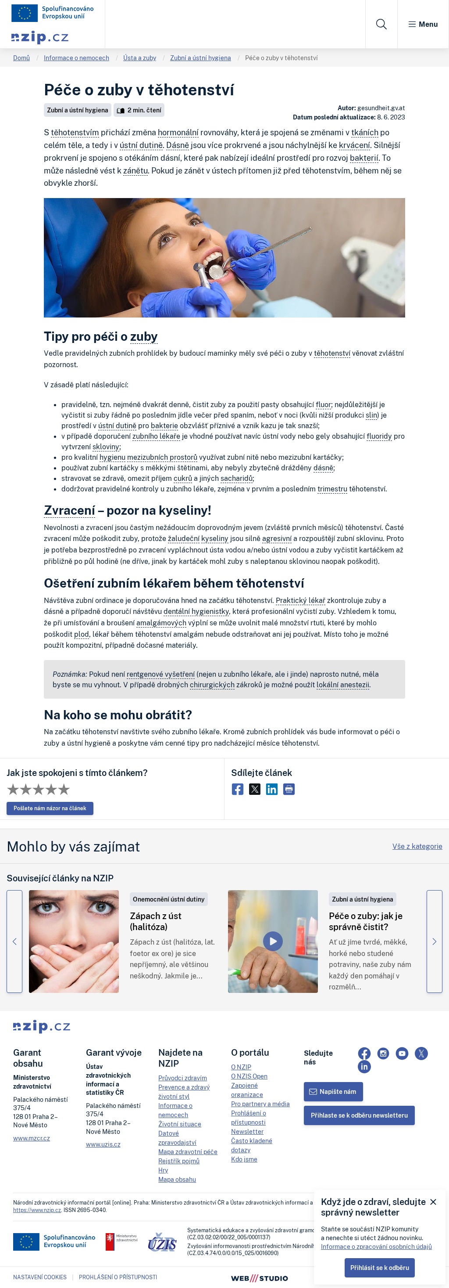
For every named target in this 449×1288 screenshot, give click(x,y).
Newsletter (247, 1131)
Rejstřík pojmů (179, 1161)
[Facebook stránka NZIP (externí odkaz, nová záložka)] (364, 1053)
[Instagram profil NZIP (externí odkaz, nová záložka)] (383, 1053)
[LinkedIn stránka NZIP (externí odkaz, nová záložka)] (364, 1066)
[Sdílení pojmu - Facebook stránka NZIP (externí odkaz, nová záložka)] (239, 788)
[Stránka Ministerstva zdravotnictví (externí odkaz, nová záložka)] (122, 1242)
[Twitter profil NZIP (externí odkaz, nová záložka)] (421, 1053)
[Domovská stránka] (52, 13)
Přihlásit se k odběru (379, 1267)
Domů (21, 57)
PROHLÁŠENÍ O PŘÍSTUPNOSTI (118, 1277)
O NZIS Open (249, 1076)
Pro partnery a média (260, 1104)
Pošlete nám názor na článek (50, 808)
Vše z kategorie (417, 846)
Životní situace (179, 1124)
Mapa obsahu (177, 1179)
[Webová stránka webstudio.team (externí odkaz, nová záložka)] (259, 1277)
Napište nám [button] (338, 1091)
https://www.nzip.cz (37, 1210)
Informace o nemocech (76, 57)
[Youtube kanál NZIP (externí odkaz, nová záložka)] (402, 1053)
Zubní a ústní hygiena (200, 57)
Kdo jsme (244, 1159)
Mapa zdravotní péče (187, 1151)
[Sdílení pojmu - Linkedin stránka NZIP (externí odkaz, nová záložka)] (273, 788)
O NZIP (241, 1067)
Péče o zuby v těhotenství (281, 57)
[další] (434, 941)
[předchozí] (14, 941)
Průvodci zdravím (182, 1078)
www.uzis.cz (103, 1144)
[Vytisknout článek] (290, 788)
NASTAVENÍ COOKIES (40, 1277)
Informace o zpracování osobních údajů (376, 1246)
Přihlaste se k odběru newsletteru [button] (359, 1115)
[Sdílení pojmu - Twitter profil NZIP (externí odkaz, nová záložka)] (256, 788)
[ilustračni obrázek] (74, 941)
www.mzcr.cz (31, 1138)
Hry (163, 1170)
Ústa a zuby (139, 57)
